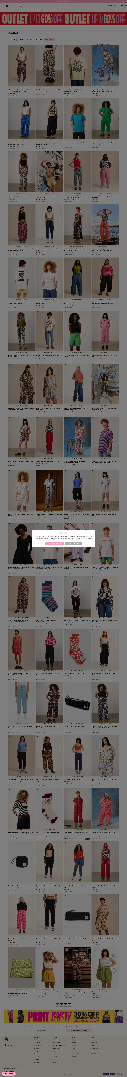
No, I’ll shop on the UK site (73, 543)
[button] (8, 1074)
